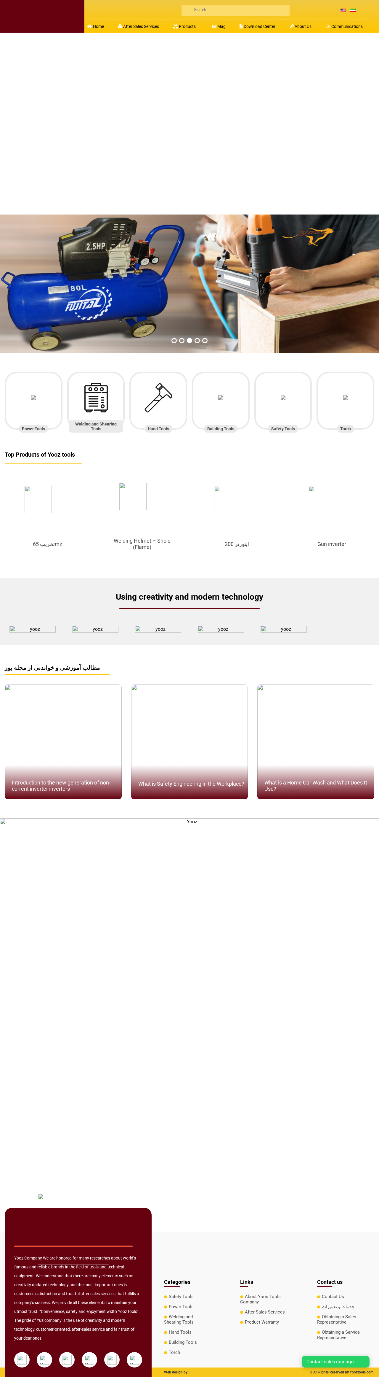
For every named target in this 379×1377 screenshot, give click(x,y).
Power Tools (181, 1306)
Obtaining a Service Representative (338, 1335)
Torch (174, 1352)
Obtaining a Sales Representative (336, 1319)
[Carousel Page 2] (181, 340)
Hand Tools (180, 1332)
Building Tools (183, 1342)
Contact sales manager (330, 1362)
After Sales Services (265, 1312)
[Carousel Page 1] (174, 340)
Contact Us (333, 1296)
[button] (185, 26)
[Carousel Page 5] (205, 340)
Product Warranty (262, 1322)
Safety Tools (181, 1296)
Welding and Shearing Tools (179, 1319)
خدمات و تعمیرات (338, 1306)
